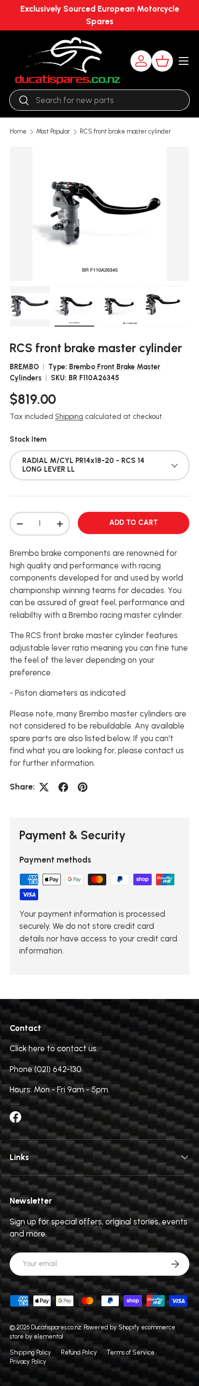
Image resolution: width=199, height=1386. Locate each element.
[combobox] (99, 100)
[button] (162, 61)
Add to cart (133, 522)
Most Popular (53, 132)
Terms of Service (131, 1352)
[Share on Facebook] (63, 787)
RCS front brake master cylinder (125, 132)
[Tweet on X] (44, 787)
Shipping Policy (30, 1352)
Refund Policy (79, 1352)
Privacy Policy (28, 1361)
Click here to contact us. (54, 1048)
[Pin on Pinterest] (82, 787)
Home (18, 132)
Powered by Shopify (112, 1327)
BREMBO (24, 366)
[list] (99, 214)
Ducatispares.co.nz (56, 1327)
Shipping (69, 416)
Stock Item (28, 439)
